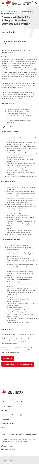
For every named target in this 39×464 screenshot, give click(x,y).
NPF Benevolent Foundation (11, 415)
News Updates (6, 406)
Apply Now (7, 358)
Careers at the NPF (7, 423)
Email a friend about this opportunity (17, 364)
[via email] (14, 32)
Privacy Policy (5, 459)
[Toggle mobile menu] (3, 3)
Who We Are (5, 410)
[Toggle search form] (36, 3)
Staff (3, 428)
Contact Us (5, 419)
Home (3, 11)
